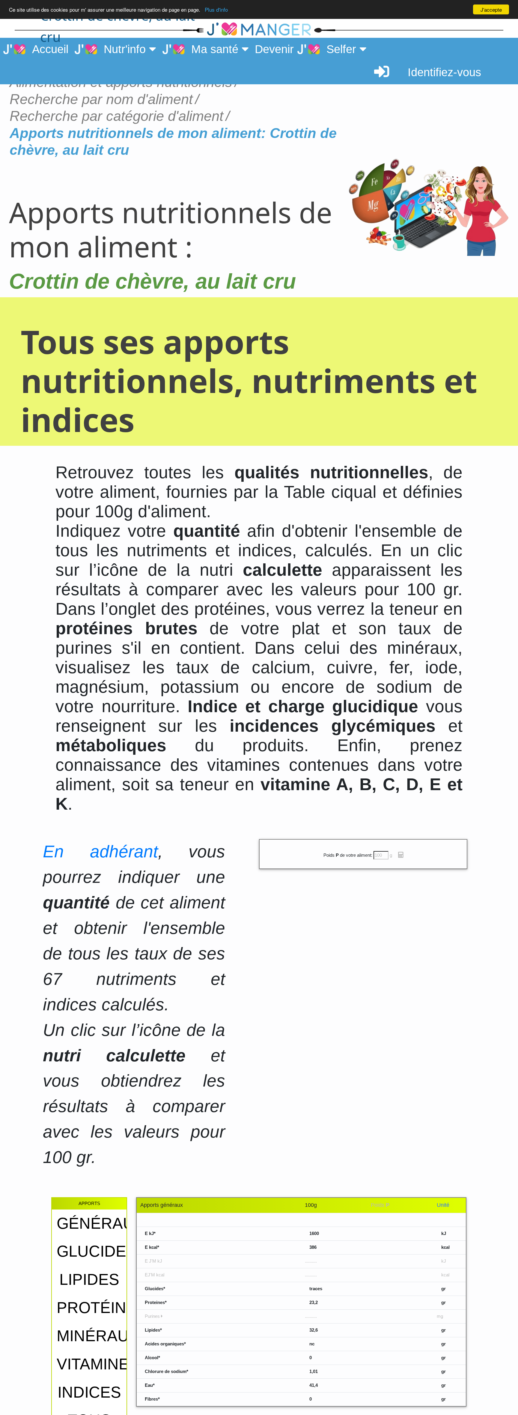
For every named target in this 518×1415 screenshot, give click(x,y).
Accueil (46, 49)
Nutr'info (123, 49)
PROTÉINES (102, 1307)
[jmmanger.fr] (408, 29)
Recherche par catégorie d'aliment (116, 116)
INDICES (89, 1392)
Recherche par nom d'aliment (101, 99)
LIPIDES (89, 1279)
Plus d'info (216, 9)
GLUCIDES (97, 1251)
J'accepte (491, 9)
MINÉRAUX (98, 1336)
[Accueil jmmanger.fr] (259, 29)
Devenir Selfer (307, 49)
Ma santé (213, 49)
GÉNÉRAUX (101, 1223)
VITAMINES (98, 1364)
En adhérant (100, 851)
